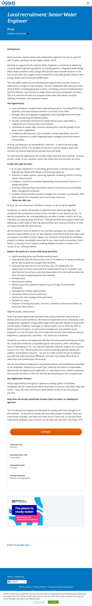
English (14, 582)
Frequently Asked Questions (60, 587)
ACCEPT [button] (53, 602)
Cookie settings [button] (39, 602)
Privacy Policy (39, 587)
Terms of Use (25, 587)
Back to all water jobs (19, 545)
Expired (46, 431)
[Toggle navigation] (88, 3)
